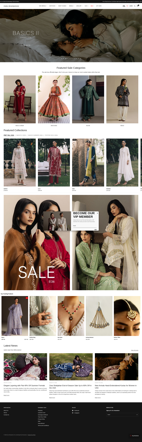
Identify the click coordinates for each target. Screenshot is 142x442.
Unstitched (52, 6)
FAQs (39, 421)
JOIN (96, 229)
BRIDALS (71, 6)
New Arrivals (42, 6)
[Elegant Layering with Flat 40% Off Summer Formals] (25, 366)
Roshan (108, 188)
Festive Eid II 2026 (51, 135)
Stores (5, 412)
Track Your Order (42, 417)
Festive (88, 125)
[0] (137, 6)
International (41, 423)
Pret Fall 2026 (9, 135)
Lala (39, 188)
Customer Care (42, 407)
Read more (6, 395)
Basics (122, 125)
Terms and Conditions (43, 425)
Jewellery (78, 6)
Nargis (5, 188)
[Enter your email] (136, 414)
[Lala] (54, 163)
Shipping (40, 410)
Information (7, 407)
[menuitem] (43, 6)
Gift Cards (99, 6)
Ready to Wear (20, 125)
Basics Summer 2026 (35, 135)
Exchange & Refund (43, 414)
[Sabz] (88, 163)
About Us (6, 410)
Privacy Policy (41, 419)
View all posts (134, 350)
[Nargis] (20, 163)
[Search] (134, 6)
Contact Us (6, 414)
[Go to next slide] (134, 318)
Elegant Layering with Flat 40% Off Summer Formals (24, 386)
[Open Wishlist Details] (127, 6)
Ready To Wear (62, 6)
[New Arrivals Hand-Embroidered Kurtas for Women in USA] (116, 366)
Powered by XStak (31, 434)
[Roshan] (122, 163)
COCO (86, 6)
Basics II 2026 (21, 135)
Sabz (73, 188)
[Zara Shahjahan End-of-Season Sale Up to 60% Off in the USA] (71, 366)
